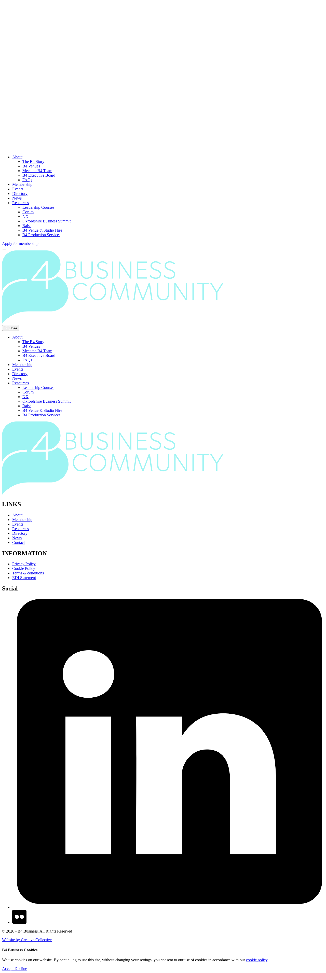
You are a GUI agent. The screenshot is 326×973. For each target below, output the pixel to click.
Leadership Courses (38, 207)
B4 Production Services (41, 235)
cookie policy (256, 960)
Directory (20, 193)
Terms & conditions (28, 573)
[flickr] (19, 922)
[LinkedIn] (168, 907)
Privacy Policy (24, 564)
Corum (28, 212)
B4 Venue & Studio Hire (42, 230)
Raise (26, 225)
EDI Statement (24, 577)
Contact (18, 542)
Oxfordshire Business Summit (46, 221)
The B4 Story (33, 161)
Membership (22, 184)
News (17, 198)
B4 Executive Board (38, 175)
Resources (20, 203)
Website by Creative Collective (27, 940)
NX (25, 216)
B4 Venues (31, 166)
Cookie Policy (23, 568)
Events (17, 189)
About (17, 157)
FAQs (27, 180)
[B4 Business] (163, 76)
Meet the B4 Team (37, 170)
